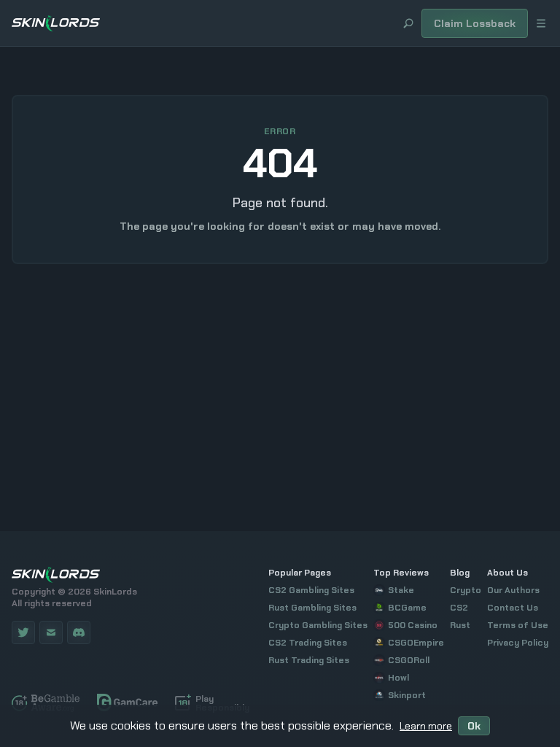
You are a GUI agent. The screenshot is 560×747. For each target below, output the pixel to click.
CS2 (459, 608)
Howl (398, 678)
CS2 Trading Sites (307, 643)
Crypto (465, 590)
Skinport (407, 695)
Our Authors (513, 590)
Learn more (426, 725)
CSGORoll (408, 660)
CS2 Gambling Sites (311, 590)
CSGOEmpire (416, 643)
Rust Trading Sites (308, 660)
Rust (460, 625)
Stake (401, 590)
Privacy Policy (517, 643)
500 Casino (413, 625)
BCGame (407, 608)
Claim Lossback (475, 23)
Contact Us (512, 608)
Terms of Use (517, 625)
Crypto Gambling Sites (318, 625)
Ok (474, 725)
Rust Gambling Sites (312, 608)
